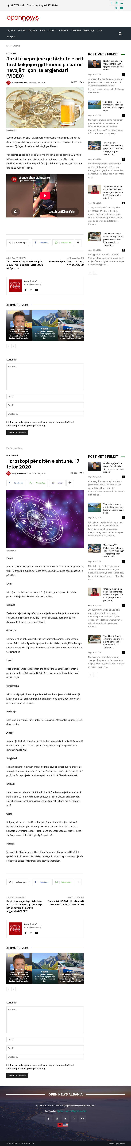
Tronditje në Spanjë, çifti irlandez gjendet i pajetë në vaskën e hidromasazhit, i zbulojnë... (113, 239)
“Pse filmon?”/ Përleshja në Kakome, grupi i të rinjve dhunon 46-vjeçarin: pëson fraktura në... (113, 148)
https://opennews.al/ (33, 284)
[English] (65, 1124)
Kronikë (44, 329)
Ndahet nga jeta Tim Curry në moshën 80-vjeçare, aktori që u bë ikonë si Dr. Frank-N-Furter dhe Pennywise (19, 334)
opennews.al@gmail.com (71, 1111)
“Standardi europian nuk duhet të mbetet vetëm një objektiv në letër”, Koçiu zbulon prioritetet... (113, 192)
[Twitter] (116, 8)
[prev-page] (8, 346)
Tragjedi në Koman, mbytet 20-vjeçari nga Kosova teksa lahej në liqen (45, 335)
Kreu (8, 45)
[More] (78, 242)
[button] (120, 33)
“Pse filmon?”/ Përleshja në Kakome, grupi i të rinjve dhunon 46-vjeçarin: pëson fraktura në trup (71, 335)
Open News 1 (20, 83)
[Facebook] (111, 3)
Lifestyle (16, 45)
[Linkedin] (121, 3)
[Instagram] (116, 3)
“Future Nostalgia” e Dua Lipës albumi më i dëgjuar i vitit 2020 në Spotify (24, 265)
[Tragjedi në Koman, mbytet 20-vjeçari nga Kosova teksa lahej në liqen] (45, 325)
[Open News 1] (9, 83)
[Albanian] (60, 1124)
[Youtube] (121, 8)
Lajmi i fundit (18, 327)
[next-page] (13, 346)
